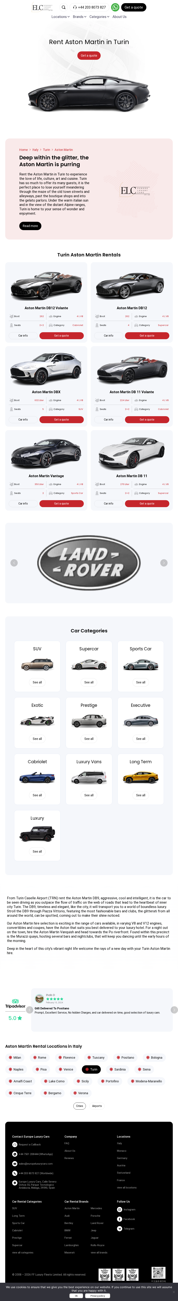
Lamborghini (71, 1245)
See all (37, 682)
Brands (78, 17)
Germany (122, 1158)
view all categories (22, 1252)
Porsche (95, 1215)
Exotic (37, 705)
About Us (119, 17)
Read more (30, 226)
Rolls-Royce (97, 1245)
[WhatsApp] (115, 7)
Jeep (93, 1230)
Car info (23, 335)
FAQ (66, 1143)
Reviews (69, 1158)
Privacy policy (98, 1296)
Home (23, 150)
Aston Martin (72, 1208)
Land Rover (97, 1223)
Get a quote (61, 335)
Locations (59, 17)
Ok (76, 1296)
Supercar (89, 649)
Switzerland (123, 1172)
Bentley (68, 1223)
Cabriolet (37, 762)
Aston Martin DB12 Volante (46, 308)
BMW (67, 1230)
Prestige (89, 705)
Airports (97, 1106)
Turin (46, 150)
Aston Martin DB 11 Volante (132, 392)
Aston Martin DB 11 (131, 476)
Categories (98, 17)
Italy (35, 150)
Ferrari (68, 1237)
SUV (37, 649)
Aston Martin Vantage (46, 476)
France (121, 1180)
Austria (121, 1165)
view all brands (99, 1252)
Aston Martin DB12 (132, 308)
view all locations (127, 1187)
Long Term (141, 762)
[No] (173, 1292)
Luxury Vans (89, 762)
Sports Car (141, 649)
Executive (140, 705)
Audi (67, 1215)
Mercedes (96, 1208)
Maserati (69, 1252)
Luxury (37, 818)
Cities (79, 1106)
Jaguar (95, 1237)
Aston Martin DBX (46, 392)
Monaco (121, 1150)
